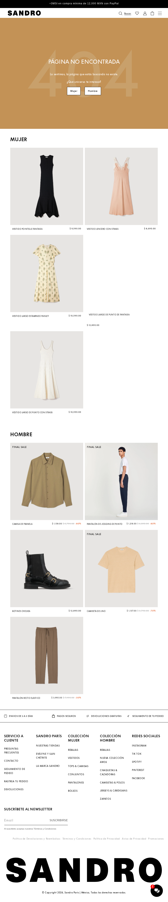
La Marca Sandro (48, 766)
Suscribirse (59, 820)
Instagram (139, 745)
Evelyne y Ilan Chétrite (45, 755)
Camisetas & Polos (112, 782)
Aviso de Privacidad (134, 838)
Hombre (93, 90)
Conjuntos (76, 774)
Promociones (156, 838)
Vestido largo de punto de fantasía (109, 315)
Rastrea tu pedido (16, 781)
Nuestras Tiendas (48, 745)
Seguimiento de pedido (14, 771)
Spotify (137, 761)
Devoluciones (13, 789)
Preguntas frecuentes (11, 750)
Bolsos (73, 790)
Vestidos (74, 758)
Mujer (73, 90)
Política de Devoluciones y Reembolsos (36, 838)
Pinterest (138, 770)
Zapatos (105, 798)
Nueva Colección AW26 (112, 760)
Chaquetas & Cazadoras (108, 772)
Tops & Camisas (78, 766)
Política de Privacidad (106, 838)
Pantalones (76, 782)
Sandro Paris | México (77, 892)
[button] (125, 13)
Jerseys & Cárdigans (113, 790)
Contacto (11, 760)
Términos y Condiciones (76, 838)
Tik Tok (136, 753)
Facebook (138, 778)
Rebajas (73, 750)
